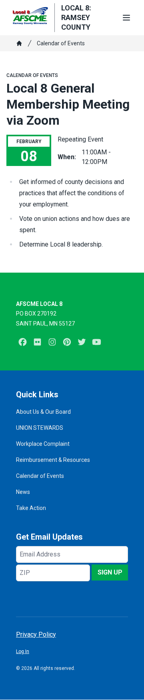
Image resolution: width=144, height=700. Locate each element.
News (23, 492)
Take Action (31, 508)
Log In (22, 651)
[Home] (19, 43)
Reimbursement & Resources (53, 460)
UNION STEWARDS (39, 428)
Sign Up (110, 572)
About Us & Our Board (43, 412)
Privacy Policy (36, 634)
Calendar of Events (61, 43)
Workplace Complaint (43, 444)
